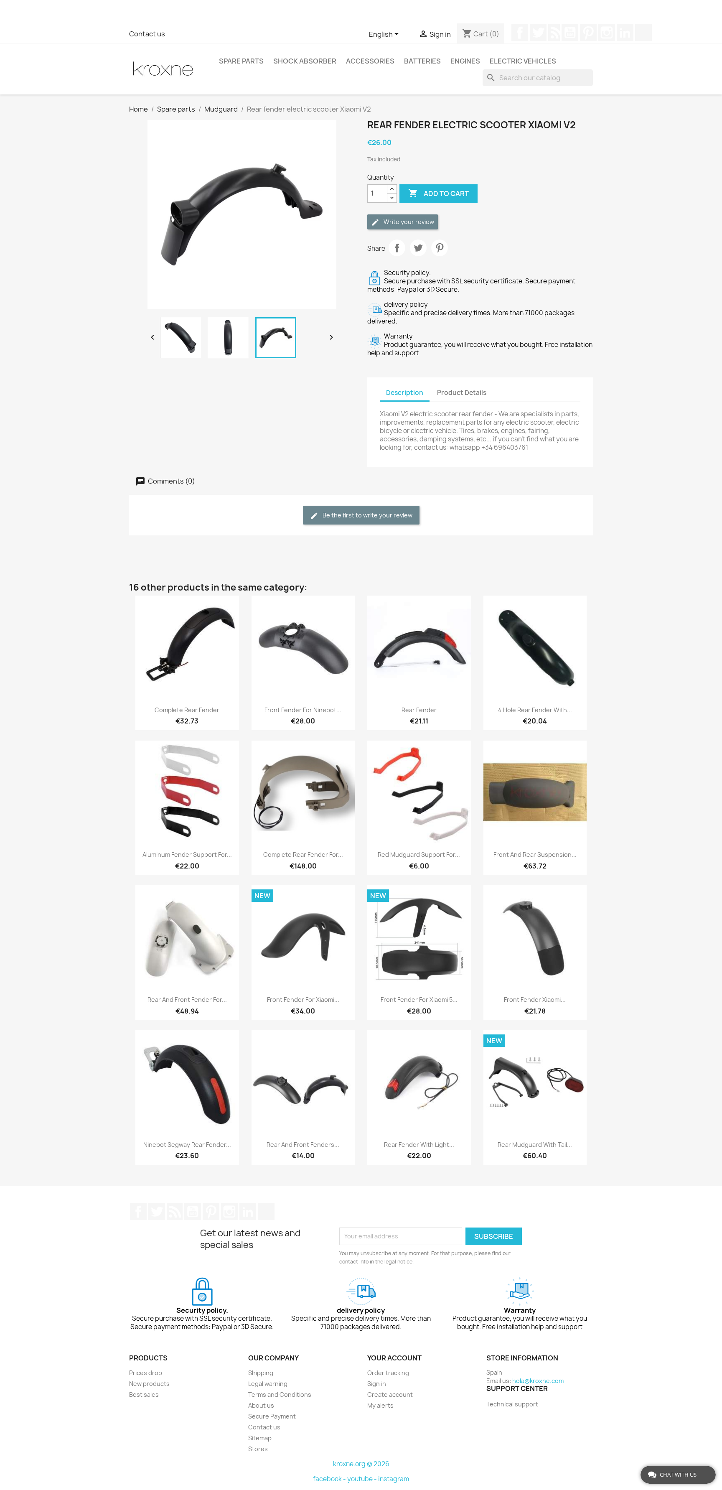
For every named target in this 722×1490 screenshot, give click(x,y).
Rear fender (419, 710)
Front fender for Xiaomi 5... (419, 1000)
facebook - (330, 1479)
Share (397, 247)
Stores (258, 1449)
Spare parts (241, 61)
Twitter (538, 32)
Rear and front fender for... (187, 1000)
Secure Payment (272, 1416)
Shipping (260, 1373)
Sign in (376, 1384)
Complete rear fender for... (303, 854)
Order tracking (388, 1373)
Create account (390, 1394)
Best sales (144, 1394)
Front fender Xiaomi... (535, 1000)
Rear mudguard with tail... (535, 1145)
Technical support (512, 1404)
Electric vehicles (523, 61)
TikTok (643, 32)
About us (261, 1405)
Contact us (147, 33)
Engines (465, 61)
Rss (554, 32)
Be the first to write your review (366, 515)
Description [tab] (404, 392)
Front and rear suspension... (535, 854)
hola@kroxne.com (538, 1381)
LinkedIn (625, 32)
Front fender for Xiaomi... (303, 1000)
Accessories (370, 61)
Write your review (408, 222)
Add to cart (438, 193)
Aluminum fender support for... (187, 854)
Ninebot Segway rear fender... (187, 1145)
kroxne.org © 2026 (361, 1463)
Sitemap (260, 1438)
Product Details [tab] (461, 392)
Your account (394, 1358)
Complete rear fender (187, 710)
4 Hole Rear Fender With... (535, 710)
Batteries (422, 61)
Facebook (519, 32)
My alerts (380, 1405)
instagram (393, 1479)
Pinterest (588, 32)
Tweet (418, 247)
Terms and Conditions (279, 1394)
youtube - (362, 1479)
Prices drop (145, 1373)
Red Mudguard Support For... (419, 854)
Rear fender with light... (419, 1145)
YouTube (570, 32)
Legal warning (267, 1384)
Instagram (606, 32)
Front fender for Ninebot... (302, 710)
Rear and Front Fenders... (303, 1145)
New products (149, 1384)
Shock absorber (304, 61)
